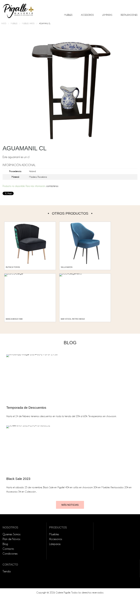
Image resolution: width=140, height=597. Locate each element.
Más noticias (70, 504)
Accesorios (87, 15)
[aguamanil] (70, 88)
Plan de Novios (11, 539)
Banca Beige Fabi (14, 319)
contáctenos (52, 186)
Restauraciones (129, 15)
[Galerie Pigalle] (18, 10)
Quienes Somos (11, 534)
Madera (33, 177)
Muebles (68, 15)
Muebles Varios (28, 23)
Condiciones (10, 553)
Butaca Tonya (13, 267)
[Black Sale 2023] (49, 449)
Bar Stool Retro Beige (73, 319)
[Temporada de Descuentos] (49, 378)
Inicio (3, 23)
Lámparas (107, 15)
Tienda (7, 571)
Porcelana (42, 177)
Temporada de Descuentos (26, 407)
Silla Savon (66, 267)
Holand (32, 171)
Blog (5, 544)
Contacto (8, 548)
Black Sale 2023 (18, 479)
